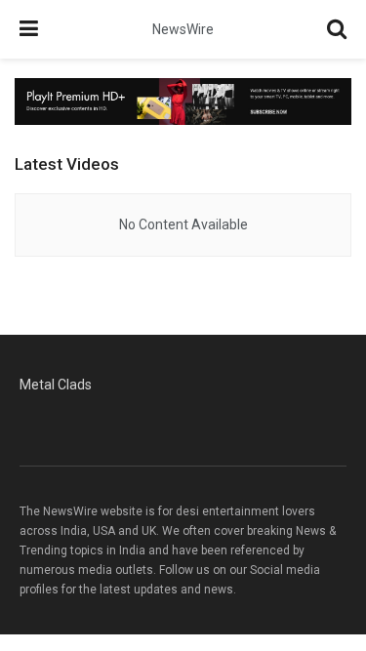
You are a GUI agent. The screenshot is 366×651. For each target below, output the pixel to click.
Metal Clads (56, 384)
